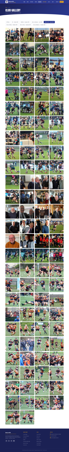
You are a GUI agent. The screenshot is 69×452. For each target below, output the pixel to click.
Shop (62, 1)
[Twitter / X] (9, 441)
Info (52, 1)
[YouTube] (14, 441)
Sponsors (38, 437)
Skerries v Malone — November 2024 (12, 24)
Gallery (39, 1)
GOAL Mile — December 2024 (25, 22)
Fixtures (31, 1)
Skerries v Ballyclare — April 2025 (37, 22)
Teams (36, 1)
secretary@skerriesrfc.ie (54, 437)
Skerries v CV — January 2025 (49, 22)
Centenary (44, 1)
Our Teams (25, 437)
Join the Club (39, 434)
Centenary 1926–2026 (26, 441)
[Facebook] (6, 441)
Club (49, 1)
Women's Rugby (39, 441)
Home (24, 1)
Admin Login (45, 450)
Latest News (25, 434)
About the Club (25, 443)
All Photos (8, 22)
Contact (57, 1)
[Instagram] (11, 441)
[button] (12, 35)
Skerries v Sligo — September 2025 (25, 24)
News (28, 1)
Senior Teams (39, 439)
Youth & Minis (39, 443)
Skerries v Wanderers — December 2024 (39, 24)
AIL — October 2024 (15, 22)
